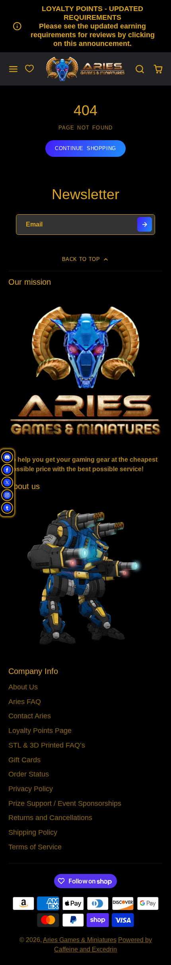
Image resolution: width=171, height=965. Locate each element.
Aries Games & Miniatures (80, 939)
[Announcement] (85, 26)
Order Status (28, 774)
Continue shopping (85, 148)
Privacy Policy (30, 789)
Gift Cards (24, 760)
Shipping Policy (32, 832)
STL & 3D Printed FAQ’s (46, 745)
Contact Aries (29, 716)
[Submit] (144, 224)
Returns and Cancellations (50, 818)
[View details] (85, 370)
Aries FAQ (24, 702)
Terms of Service (35, 847)
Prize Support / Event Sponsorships (64, 803)
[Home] (85, 69)
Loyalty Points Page (40, 731)
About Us (23, 687)
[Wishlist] (29, 68)
